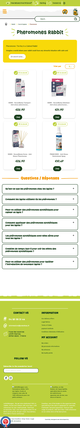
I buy (18, 117)
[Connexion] (65, 12)
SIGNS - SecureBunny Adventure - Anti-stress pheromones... (59, 104)
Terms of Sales (47, 325)
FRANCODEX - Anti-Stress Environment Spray (59, 155)
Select (72, 66)
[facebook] (6, 378)
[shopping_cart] (75, 12)
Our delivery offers (48, 318)
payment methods (47, 328)
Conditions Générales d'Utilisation (53, 332)
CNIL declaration (16, 421)
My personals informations (51, 346)
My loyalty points (47, 353)
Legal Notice (46, 322)
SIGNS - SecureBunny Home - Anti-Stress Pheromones (20, 155)
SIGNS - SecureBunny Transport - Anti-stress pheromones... (19, 104)
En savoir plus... (17, 56)
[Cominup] (72, 419)
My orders (45, 343)
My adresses (46, 349)
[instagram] (11, 378)
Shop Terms (25, 419)
